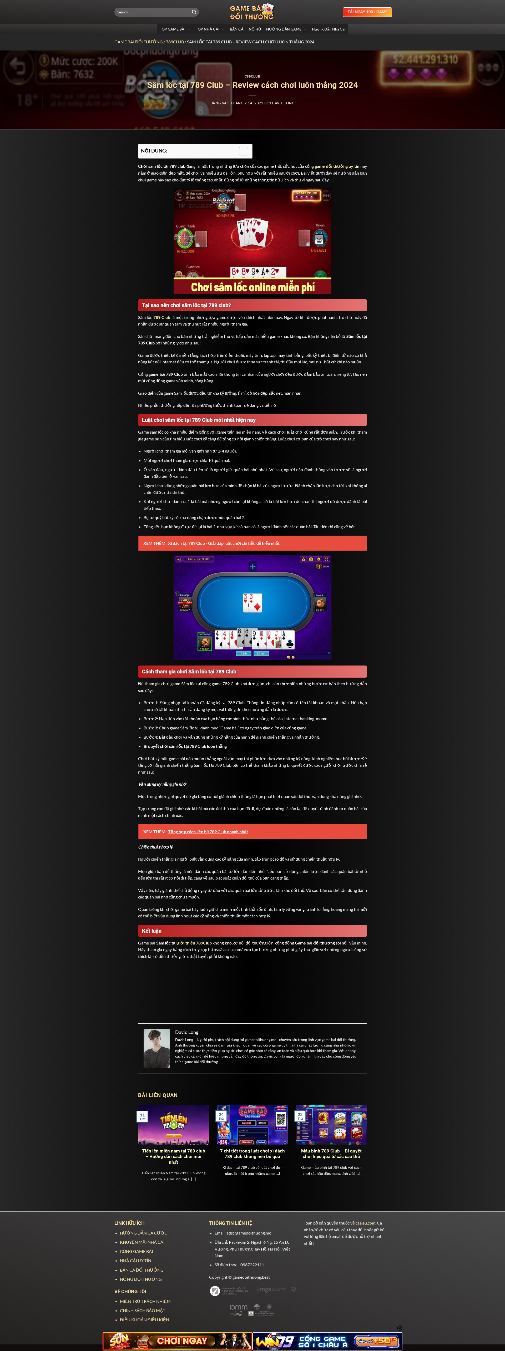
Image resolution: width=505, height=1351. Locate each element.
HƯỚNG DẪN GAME (283, 29)
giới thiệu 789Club (194, 942)
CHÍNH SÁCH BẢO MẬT (142, 1310)
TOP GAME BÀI (172, 29)
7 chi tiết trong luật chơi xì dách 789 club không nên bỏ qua (252, 1154)
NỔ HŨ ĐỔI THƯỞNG (141, 1279)
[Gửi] (194, 12)
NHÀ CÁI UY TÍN (135, 1260)
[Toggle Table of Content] (241, 151)
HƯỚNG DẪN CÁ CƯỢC (143, 1232)
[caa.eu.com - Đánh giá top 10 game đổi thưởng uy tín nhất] (252, 12)
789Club (175, 41)
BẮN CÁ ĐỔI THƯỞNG (142, 1269)
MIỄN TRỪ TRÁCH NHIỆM (145, 1301)
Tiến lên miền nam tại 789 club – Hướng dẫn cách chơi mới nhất (173, 1157)
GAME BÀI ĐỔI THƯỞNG (138, 41)
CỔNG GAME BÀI (136, 1251)
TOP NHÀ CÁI (207, 29)
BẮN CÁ (237, 29)
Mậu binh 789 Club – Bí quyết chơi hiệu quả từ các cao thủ (331, 1154)
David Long (283, 103)
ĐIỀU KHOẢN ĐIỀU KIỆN (144, 1319)
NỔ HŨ (255, 29)
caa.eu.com (365, 1222)
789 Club (161, 317)
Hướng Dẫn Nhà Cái (328, 29)
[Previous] (145, 1138)
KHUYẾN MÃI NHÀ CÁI (142, 1242)
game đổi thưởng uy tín (337, 166)
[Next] (359, 1138)
